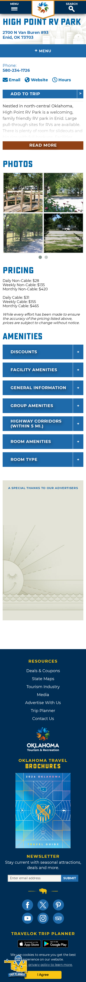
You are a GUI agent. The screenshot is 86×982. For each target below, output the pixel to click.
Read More (43, 145)
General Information (38, 387)
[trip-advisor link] (58, 918)
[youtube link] (27, 918)
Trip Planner (43, 710)
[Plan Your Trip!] (16, 966)
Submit (69, 878)
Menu (14, 4)
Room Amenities (31, 441)
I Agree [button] (43, 975)
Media (43, 694)
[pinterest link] (58, 904)
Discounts (24, 351)
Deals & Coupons (43, 670)
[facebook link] (27, 904)
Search (72, 4)
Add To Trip (25, 93)
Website (39, 80)
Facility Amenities (34, 369)
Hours (64, 80)
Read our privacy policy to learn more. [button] (43, 965)
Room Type (24, 459)
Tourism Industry (43, 686)
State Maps (43, 678)
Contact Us (43, 718)
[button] (14, 7)
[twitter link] (43, 904)
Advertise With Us (43, 702)
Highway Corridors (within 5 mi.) (36, 424)
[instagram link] (43, 918)
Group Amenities (32, 405)
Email (14, 80)
